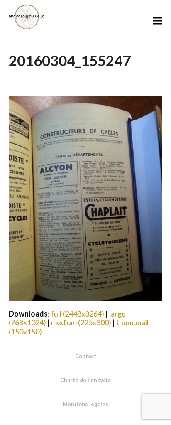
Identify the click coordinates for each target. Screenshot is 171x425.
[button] (157, 20)
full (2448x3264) (77, 313)
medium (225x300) (81, 322)
